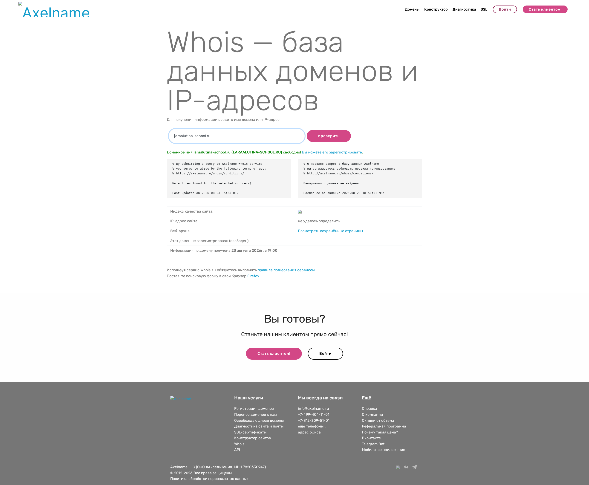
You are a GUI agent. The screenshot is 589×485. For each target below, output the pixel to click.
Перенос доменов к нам (255, 414)
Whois (239, 444)
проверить (328, 136)
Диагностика (464, 9)
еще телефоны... (312, 426)
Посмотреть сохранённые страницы (330, 231)
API (237, 449)
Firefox (253, 276)
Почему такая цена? (380, 432)
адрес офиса (309, 432)
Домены (412, 9)
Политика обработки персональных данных (209, 478)
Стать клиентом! (545, 9)
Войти (505, 9)
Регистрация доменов (254, 408)
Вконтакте (371, 438)
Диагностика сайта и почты (258, 426)
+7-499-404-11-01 (313, 414)
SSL (484, 9)
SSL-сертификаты (250, 432)
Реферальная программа (384, 426)
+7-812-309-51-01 (313, 420)
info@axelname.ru (313, 408)
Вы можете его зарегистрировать (332, 152)
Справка (369, 408)
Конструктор (436, 9)
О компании (372, 414)
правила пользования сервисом (286, 270)
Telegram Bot (373, 444)
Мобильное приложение (383, 449)
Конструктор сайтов (252, 438)
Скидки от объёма (378, 420)
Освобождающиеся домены (259, 420)
